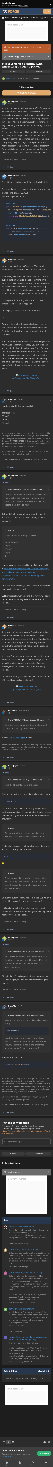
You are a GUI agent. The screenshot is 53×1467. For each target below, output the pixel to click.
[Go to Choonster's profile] (4, 712)
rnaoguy (14, 1362)
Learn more (4, 4)
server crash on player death (21, 1226)
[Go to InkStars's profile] (5, 1250)
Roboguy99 (10, 79)
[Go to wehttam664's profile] (4, 176)
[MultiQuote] (3, 167)
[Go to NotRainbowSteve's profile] (5, 1273)
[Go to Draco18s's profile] (4, 400)
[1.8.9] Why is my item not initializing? (26, 1272)
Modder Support (32, 79)
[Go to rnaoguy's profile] (5, 1337)
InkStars (14, 1267)
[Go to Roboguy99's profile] (3, 78)
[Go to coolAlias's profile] (4, 260)
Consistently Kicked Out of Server (24, 1249)
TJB (12, 1331)
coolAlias (12, 259)
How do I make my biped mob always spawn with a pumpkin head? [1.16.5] (28, 1338)
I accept (45, 1453)
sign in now (15, 1128)
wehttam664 (13, 175)
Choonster (12, 711)
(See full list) (43, 1371)
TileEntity (14, 1244)
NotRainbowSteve (17, 1303)
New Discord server (15, 1172)
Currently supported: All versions (20, 56)
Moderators (25, 711)
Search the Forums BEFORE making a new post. (23, 48)
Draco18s (12, 399)
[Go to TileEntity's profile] (5, 1227)
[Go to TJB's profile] (5, 1309)
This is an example (16, 737)
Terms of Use (7, 1457)
